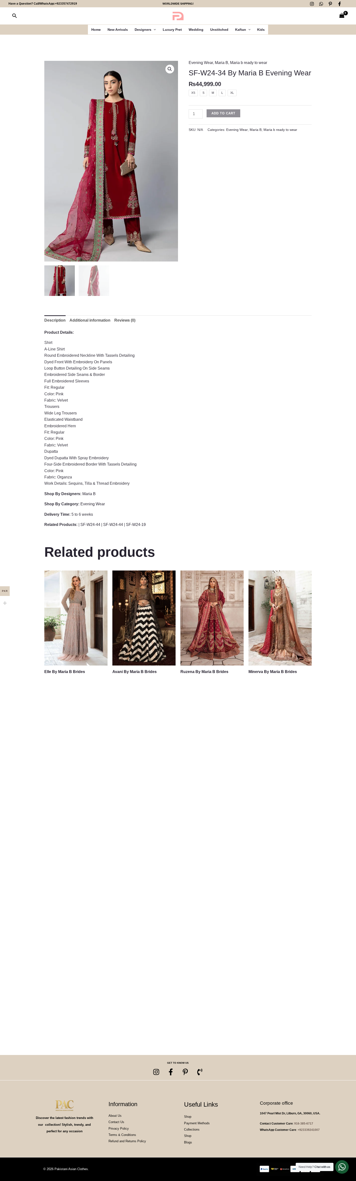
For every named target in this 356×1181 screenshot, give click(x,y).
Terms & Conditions (122, 1135)
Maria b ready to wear (248, 63)
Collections (192, 1129)
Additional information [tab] (90, 320)
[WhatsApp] (321, 4)
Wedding (196, 30)
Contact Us (116, 1122)
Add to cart (223, 113)
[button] (14, 15)
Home (96, 30)
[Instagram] (312, 4)
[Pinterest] (330, 4)
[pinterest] (185, 1072)
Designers (143, 30)
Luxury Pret (172, 30)
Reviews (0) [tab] (124, 320)
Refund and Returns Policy (127, 1141)
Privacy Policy (118, 1128)
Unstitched (219, 30)
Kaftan (240, 30)
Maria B (221, 63)
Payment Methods (197, 1123)
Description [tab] (55, 320)
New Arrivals (118, 30)
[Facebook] (339, 4)
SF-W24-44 (90, 525)
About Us (115, 1116)
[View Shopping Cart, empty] (341, 15)
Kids (261, 30)
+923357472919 (66, 3)
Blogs (188, 1142)
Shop (187, 1116)
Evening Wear (201, 63)
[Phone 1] (199, 1072)
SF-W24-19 (136, 525)
